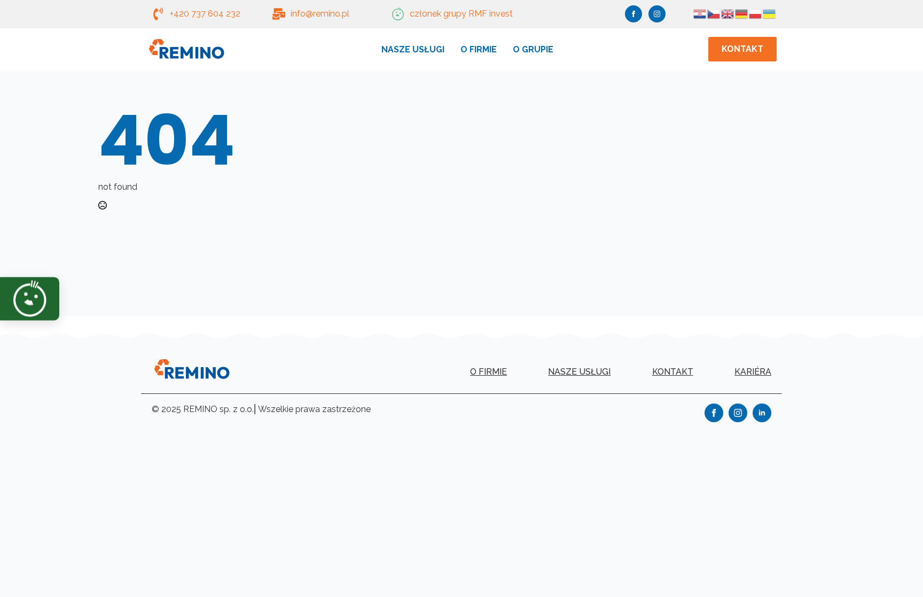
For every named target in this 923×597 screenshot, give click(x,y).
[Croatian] (700, 13)
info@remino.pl (320, 14)
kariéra (752, 372)
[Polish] (756, 13)
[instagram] (657, 13)
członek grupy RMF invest (461, 14)
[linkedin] (762, 413)
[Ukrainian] (770, 13)
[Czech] (714, 13)
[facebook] (633, 13)
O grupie (533, 49)
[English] (728, 13)
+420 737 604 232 (205, 14)
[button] (19, 299)
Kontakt (672, 372)
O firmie (478, 49)
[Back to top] (896, 570)
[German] (742, 13)
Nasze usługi (412, 49)
